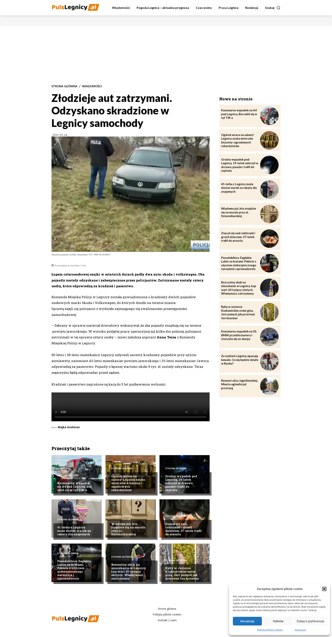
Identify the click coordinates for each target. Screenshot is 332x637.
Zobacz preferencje (310, 621)
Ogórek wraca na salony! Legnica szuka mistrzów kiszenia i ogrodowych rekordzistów (128, 483)
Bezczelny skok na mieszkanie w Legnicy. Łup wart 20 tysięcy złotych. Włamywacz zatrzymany (129, 571)
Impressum (300, 629)
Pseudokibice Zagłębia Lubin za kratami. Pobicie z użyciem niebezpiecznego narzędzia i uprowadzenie (74, 569)
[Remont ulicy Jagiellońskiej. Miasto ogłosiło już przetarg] (269, 386)
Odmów (278, 621)
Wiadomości (92, 86)
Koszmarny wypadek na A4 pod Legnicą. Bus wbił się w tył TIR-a (74, 486)
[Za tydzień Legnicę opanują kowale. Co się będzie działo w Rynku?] (269, 361)
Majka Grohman (69, 427)
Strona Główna (64, 86)
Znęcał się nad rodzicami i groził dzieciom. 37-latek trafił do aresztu (183, 529)
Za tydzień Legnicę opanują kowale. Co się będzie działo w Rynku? (239, 359)
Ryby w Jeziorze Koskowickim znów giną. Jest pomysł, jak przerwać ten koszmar (182, 573)
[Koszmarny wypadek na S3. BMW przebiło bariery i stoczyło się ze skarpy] (269, 337)
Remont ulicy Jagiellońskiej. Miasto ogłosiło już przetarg (239, 384)
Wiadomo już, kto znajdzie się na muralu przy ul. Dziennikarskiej (128, 529)
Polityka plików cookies (270, 629)
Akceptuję (247, 621)
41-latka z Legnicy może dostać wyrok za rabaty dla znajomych (74, 530)
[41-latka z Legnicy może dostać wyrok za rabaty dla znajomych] (269, 189)
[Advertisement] (166, 55)
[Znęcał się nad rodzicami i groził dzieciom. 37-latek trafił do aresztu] (184, 518)
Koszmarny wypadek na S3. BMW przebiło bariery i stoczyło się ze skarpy (239, 335)
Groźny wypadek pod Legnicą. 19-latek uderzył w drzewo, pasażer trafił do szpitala (181, 483)
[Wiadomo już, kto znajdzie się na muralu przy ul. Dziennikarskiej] (130, 518)
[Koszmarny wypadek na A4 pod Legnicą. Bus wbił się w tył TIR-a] (269, 116)
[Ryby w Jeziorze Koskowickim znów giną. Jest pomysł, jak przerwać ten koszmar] (184, 563)
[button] (324, 589)
